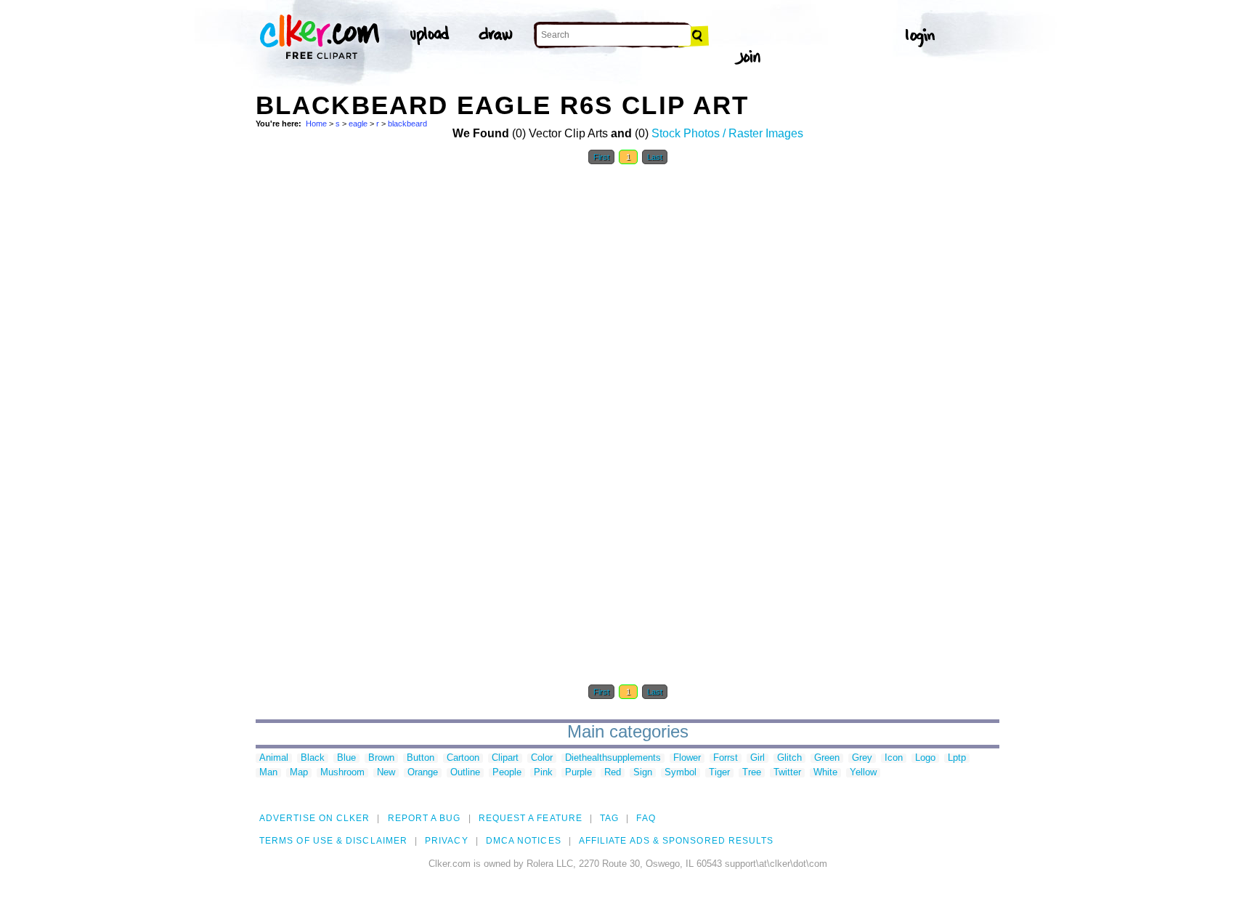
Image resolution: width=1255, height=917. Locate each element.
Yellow (863, 772)
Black (313, 758)
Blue (346, 758)
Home (316, 123)
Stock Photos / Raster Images (727, 133)
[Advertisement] (365, 391)
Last (654, 157)
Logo (925, 758)
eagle (358, 123)
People (506, 772)
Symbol (680, 772)
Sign (642, 772)
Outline (465, 772)
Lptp (957, 758)
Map (299, 772)
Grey (862, 758)
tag (609, 818)
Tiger (719, 772)
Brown (381, 758)
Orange (422, 772)
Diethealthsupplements (613, 758)
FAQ (645, 818)
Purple (578, 772)
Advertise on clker (314, 818)
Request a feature (530, 818)
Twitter (787, 772)
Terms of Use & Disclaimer (333, 841)
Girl (757, 758)
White (825, 772)
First (601, 157)
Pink (543, 772)
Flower (687, 758)
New (386, 772)
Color (542, 758)
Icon (894, 758)
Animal (273, 758)
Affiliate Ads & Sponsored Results (676, 841)
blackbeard (407, 123)
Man (268, 772)
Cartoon (463, 758)
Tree (751, 772)
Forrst (725, 758)
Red (612, 772)
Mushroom (342, 772)
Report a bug (424, 818)
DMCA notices (523, 841)
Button (420, 758)
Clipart (505, 758)
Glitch (789, 758)
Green (827, 758)
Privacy (446, 841)
